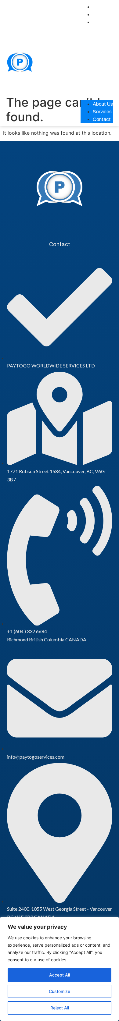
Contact (102, 22)
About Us (103, 6)
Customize (59, 991)
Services (102, 14)
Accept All (59, 974)
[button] (97, 60)
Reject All (59, 1007)
